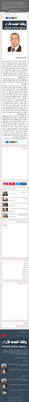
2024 (25, 267)
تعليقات (13, 189)
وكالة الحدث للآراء (10, 400)
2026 (25, 263)
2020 (24, 276)
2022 (24, 271)
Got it (18, 10)
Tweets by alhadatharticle (21, 326)
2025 (25, 265)
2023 (25, 269)
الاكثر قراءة (4, 189)
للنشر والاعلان (14, 397)
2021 (24, 274)
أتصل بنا (9, 397)
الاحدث (9, 189)
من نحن (20, 397)
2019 (24, 278)
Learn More (13, 10)
